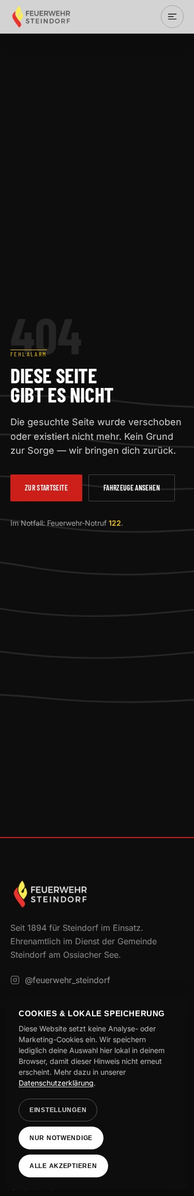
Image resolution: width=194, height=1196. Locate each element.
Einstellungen (57, 1110)
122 (115, 522)
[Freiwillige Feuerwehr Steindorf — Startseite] (41, 16)
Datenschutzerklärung (56, 1082)
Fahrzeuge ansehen (131, 487)
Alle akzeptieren (63, 1166)
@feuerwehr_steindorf (67, 980)
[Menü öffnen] (172, 16)
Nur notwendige (61, 1138)
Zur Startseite (46, 487)
